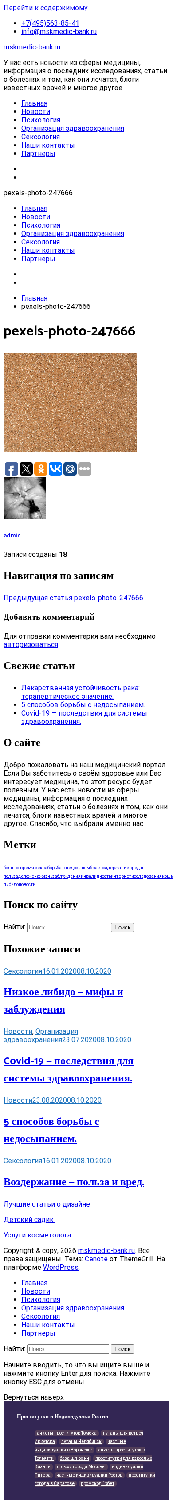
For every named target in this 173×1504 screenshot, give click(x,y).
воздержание (114, 867)
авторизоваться (31, 644)
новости (27, 884)
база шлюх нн (74, 1458)
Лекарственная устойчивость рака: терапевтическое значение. (80, 692)
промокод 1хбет (97, 1483)
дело (23, 876)
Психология (40, 120)
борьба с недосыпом (68, 867)
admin (12, 536)
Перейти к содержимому (46, 8)
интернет (121, 876)
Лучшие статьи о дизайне (48, 1204)
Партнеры (38, 153)
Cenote (96, 1259)
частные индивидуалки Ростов (89, 1475)
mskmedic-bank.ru (32, 47)
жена (33, 876)
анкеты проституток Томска (67, 1433)
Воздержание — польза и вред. (74, 1182)
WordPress (61, 1267)
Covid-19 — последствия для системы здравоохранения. (69, 1070)
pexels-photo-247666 (73, 598)
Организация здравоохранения (72, 128)
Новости (35, 111)
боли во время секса (25, 867)
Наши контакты (48, 145)
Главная (34, 103)
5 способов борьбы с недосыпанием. (83, 705)
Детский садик (29, 1219)
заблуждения (66, 876)
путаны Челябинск (81, 1441)
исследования (146, 876)
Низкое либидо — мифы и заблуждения (63, 1001)
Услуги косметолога (37, 1235)
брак (95, 867)
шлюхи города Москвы (81, 1466)
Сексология (40, 137)
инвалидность (96, 876)
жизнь (45, 876)
